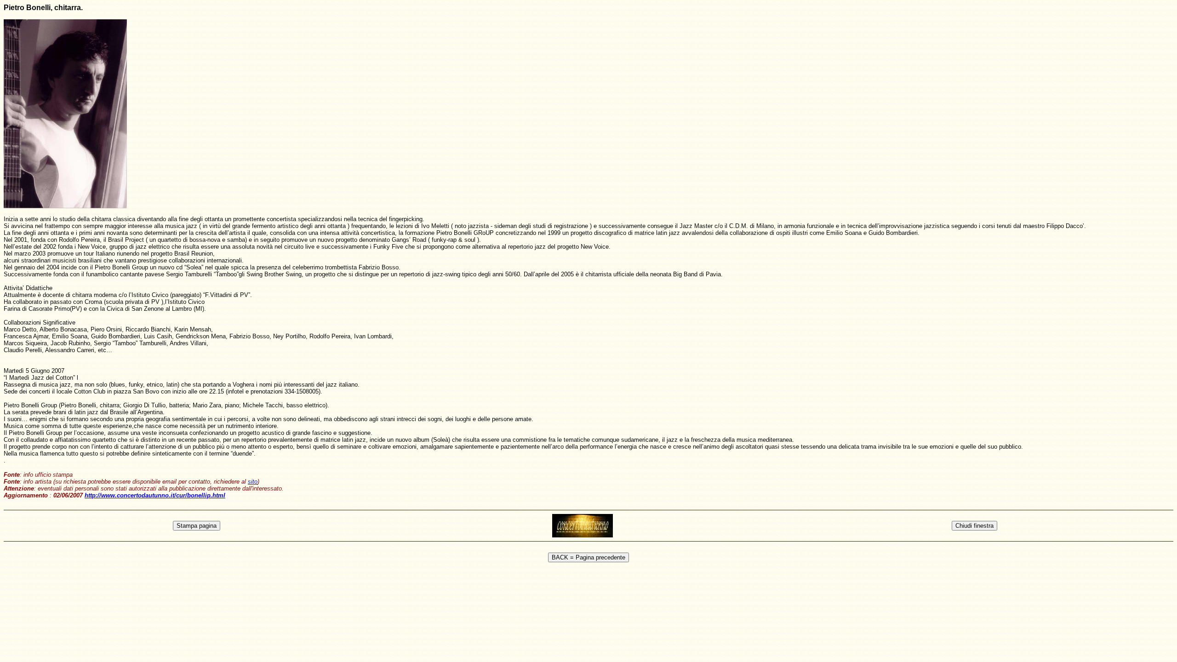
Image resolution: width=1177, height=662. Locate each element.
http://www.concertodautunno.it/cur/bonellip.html (155, 495)
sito (252, 481)
